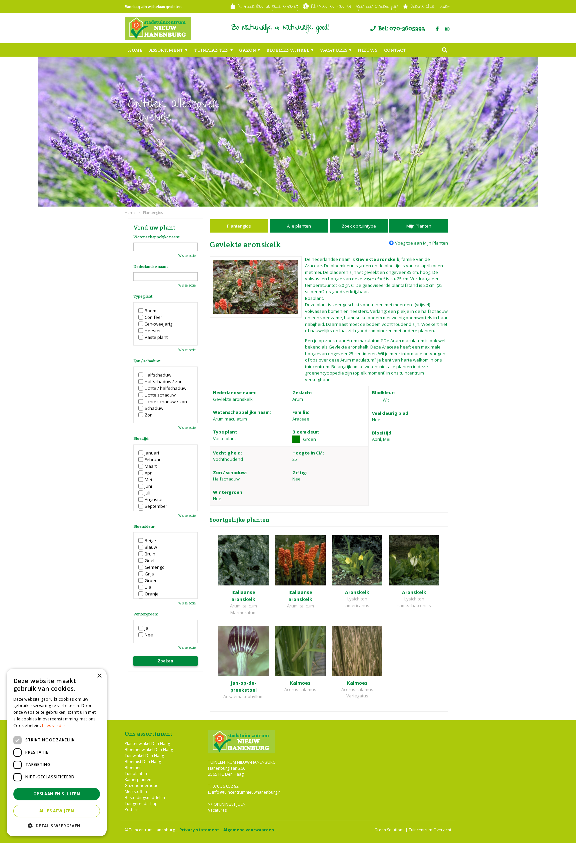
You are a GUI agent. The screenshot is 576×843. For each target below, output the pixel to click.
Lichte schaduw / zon (166, 401)
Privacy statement (199, 830)
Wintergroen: (145, 614)
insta (447, 29)
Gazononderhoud (142, 785)
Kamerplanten (138, 779)
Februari (153, 459)
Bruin (150, 553)
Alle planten (299, 226)
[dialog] (57, 752)
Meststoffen (136, 791)
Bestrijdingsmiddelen (145, 797)
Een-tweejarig (158, 324)
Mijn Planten (418, 226)
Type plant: (143, 296)
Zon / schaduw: (147, 361)
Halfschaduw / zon (164, 381)
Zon (149, 415)
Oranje (152, 593)
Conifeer (153, 317)
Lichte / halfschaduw (165, 388)
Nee (149, 634)
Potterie (132, 809)
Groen (151, 580)
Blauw (151, 547)
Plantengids (239, 226)
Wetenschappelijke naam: (156, 237)
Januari (152, 452)
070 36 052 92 (225, 786)
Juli (147, 492)
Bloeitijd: (141, 438)
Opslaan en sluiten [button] (56, 794)
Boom (150, 310)
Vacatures (217, 810)
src (444, 50)
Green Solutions (389, 830)
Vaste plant (156, 337)
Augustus (154, 499)
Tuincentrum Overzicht (430, 830)
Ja (146, 628)
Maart (151, 466)
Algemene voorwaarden (248, 830)
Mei (148, 479)
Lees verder (53, 725)
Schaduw (154, 408)
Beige (150, 540)
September (156, 506)
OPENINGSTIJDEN (230, 804)
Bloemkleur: (144, 526)
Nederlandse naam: (151, 266)
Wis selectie (187, 255)
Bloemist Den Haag (143, 761)
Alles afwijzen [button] (56, 811)
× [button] (99, 675)
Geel (149, 560)
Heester (153, 330)
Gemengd (155, 567)
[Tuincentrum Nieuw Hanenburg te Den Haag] (158, 28)
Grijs (149, 573)
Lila (148, 587)
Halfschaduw (158, 375)
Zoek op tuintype (359, 226)
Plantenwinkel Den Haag (147, 743)
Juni (148, 486)
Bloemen (133, 767)
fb (437, 29)
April (149, 472)
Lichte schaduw (160, 395)
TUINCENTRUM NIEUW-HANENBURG (242, 762)
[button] (56, 826)
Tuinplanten (136, 773)
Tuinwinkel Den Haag (144, 755)
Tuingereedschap (141, 803)
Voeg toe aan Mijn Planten (421, 243)
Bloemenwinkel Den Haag (149, 749)
